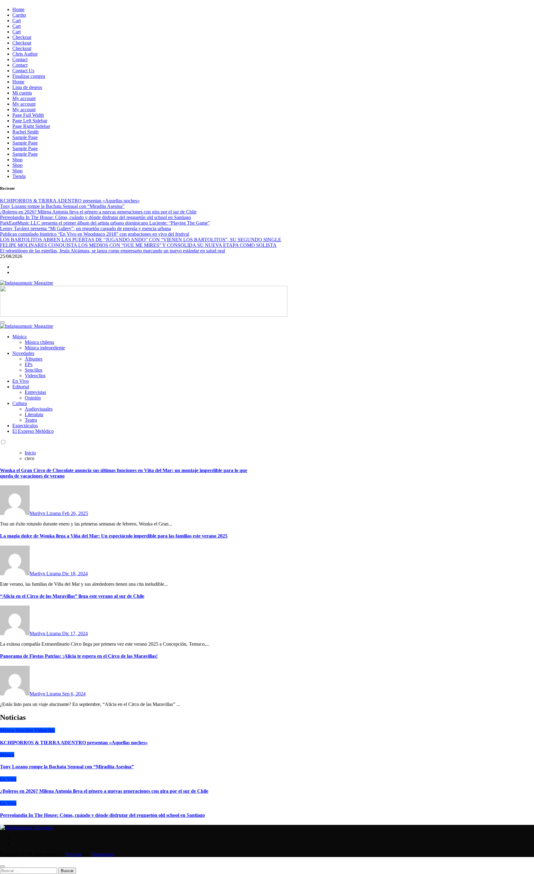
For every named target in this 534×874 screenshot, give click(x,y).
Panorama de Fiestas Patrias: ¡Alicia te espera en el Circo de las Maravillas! (79, 656)
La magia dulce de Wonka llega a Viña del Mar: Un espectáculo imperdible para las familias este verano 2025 (113, 535)
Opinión (33, 397)
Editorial (20, 386)
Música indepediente (45, 347)
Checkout (21, 37)
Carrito (19, 15)
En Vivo (20, 381)
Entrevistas (35, 392)
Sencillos (33, 370)
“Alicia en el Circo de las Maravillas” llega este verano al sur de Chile (72, 596)
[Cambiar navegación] (2, 322)
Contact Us (23, 70)
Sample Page (25, 137)
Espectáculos (25, 425)
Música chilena (39, 342)
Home (18, 9)
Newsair (73, 854)
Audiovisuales (39, 409)
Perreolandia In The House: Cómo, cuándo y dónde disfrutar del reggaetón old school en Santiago (102, 815)
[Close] (2, 866)
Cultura (19, 403)
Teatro (31, 420)
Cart (16, 20)
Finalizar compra (28, 76)
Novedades (23, 353)
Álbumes (33, 358)
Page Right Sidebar (31, 126)
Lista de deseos (27, 87)
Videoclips (35, 375)
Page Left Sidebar (29, 120)
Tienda (19, 176)
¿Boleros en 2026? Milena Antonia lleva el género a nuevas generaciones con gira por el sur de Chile (104, 791)
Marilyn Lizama (46, 513)
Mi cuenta (22, 92)
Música (19, 336)
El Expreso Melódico (33, 431)
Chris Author (25, 54)
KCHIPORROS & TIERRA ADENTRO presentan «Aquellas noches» (74, 742)
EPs (28, 364)
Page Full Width (28, 115)
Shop (17, 159)
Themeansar (102, 854)
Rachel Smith (25, 131)
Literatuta (34, 414)
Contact (20, 59)
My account (24, 98)
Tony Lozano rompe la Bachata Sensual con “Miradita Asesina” (67, 766)
